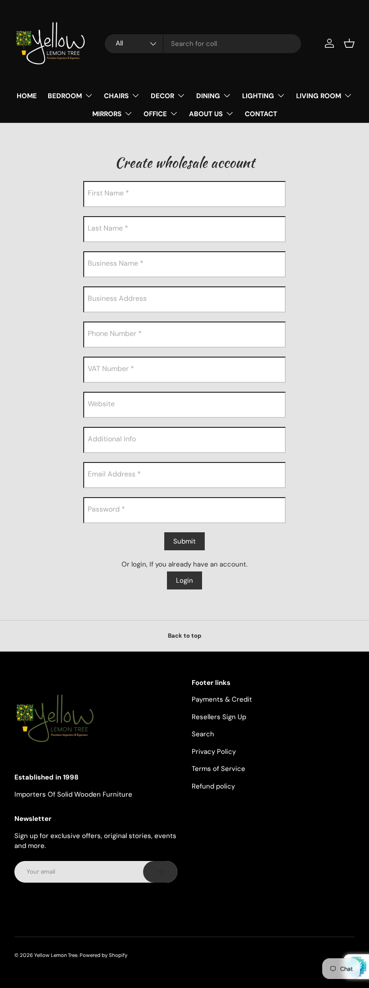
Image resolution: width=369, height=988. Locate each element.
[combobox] (203, 43)
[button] (349, 43)
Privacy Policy (214, 751)
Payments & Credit (222, 699)
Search (203, 734)
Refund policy (213, 786)
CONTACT (261, 113)
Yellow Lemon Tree (55, 955)
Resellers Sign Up (219, 716)
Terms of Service (218, 768)
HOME (27, 95)
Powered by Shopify (103, 955)
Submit (184, 541)
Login (184, 580)
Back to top (185, 635)
